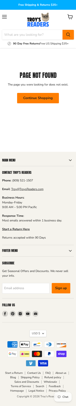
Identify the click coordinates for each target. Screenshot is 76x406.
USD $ (36, 333)
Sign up (61, 288)
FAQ (48, 373)
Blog (13, 377)
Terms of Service (21, 386)
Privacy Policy (57, 391)
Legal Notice (36, 391)
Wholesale (50, 382)
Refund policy (52, 377)
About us (60, 373)
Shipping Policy (30, 377)
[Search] (68, 35)
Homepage (17, 391)
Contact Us (34, 373)
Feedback (55, 386)
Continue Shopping (38, 98)
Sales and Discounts (26, 382)
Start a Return (14, 373)
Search (40, 386)
